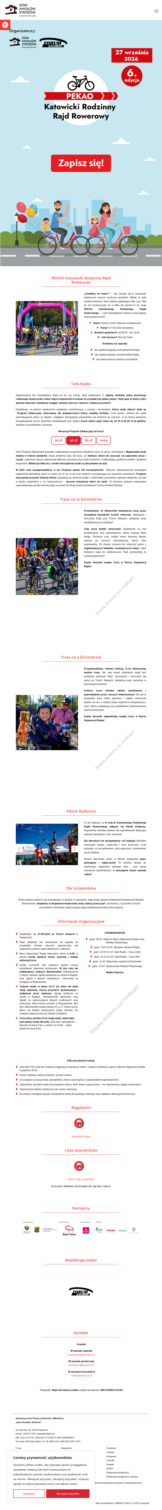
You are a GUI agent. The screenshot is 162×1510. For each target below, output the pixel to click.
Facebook (111, 1448)
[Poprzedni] (19, 849)
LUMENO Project (122, 1503)
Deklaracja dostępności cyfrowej (122, 1476)
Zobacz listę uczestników (81, 1179)
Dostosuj (29, 1493)
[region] (51, 1476)
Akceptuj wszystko (68, 1493)
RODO (109, 1468)
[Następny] (74, 849)
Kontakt (110, 1464)
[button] (5, 25)
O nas (19, 1448)
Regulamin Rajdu (81, 1136)
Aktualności (66, 1448)
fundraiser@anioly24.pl (81, 1365)
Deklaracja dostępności (117, 1472)
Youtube (110, 1452)
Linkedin (110, 1460)
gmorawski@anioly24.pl (81, 1354)
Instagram (111, 1456)
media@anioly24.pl (81, 1375)
